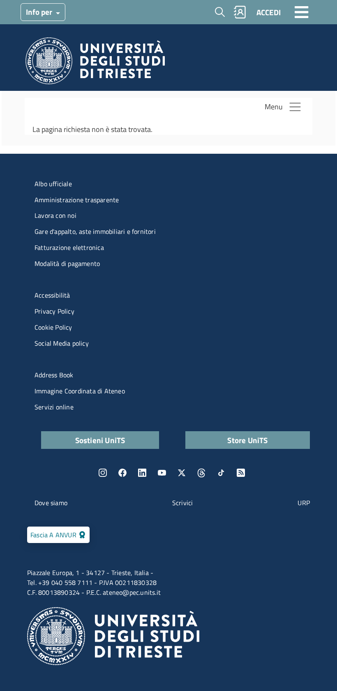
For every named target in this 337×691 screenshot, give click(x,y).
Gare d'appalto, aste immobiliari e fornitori (95, 231)
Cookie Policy (53, 327)
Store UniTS (247, 440)
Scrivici (182, 503)
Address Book (54, 375)
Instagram (102, 472)
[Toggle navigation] (301, 12)
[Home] (95, 63)
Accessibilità (52, 295)
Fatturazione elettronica (69, 247)
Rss (240, 472)
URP (304, 503)
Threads (201, 472)
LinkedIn (142, 472)
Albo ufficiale (53, 184)
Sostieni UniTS (100, 440)
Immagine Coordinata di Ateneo (80, 391)
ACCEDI (268, 12)
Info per (40, 12)
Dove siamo (51, 503)
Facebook (122, 472)
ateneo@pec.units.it (132, 592)
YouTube (161, 472)
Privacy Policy (54, 311)
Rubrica (240, 12)
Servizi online (54, 407)
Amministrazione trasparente (77, 200)
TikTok (221, 472)
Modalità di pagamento (67, 263)
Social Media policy (62, 343)
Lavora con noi (55, 215)
